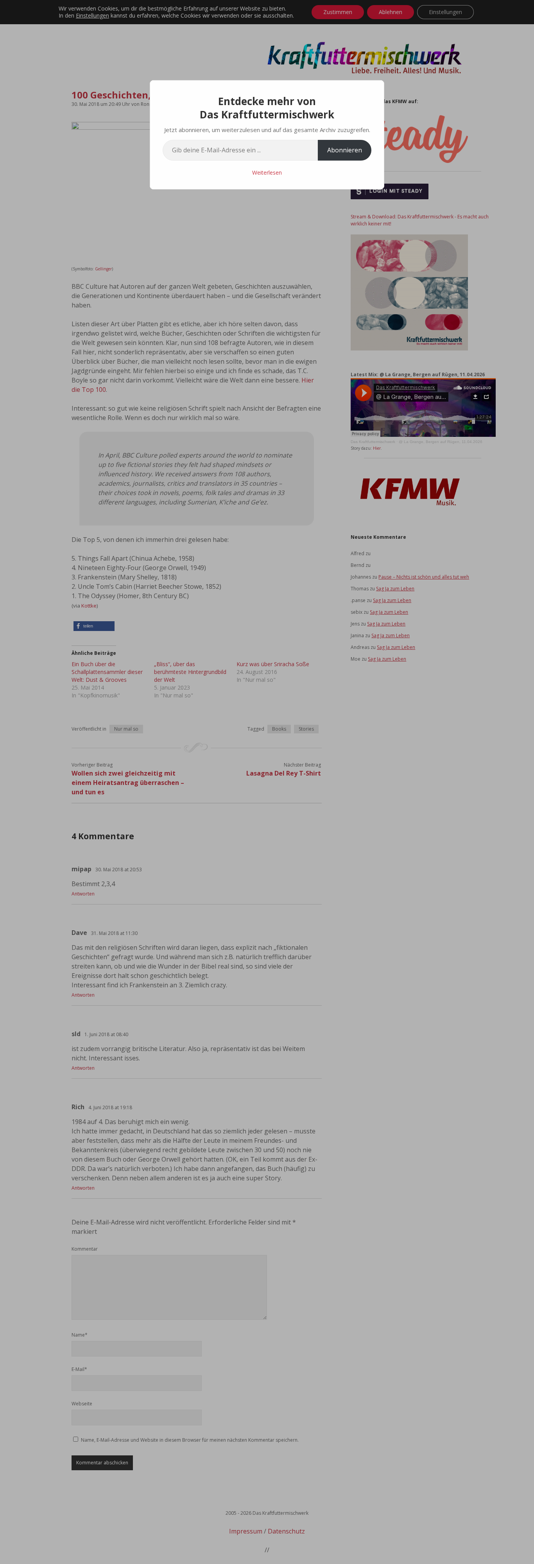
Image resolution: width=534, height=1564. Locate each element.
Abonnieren (344, 150)
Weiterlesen (267, 172)
